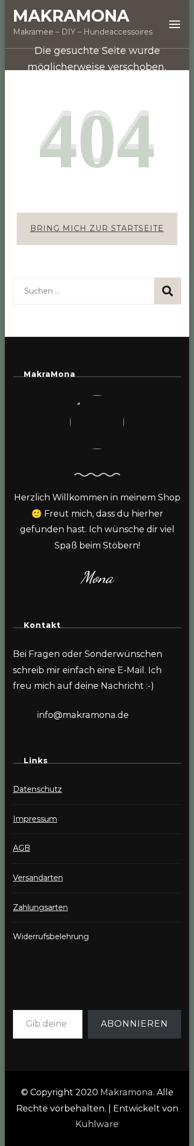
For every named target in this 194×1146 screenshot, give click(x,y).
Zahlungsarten (40, 907)
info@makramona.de (83, 715)
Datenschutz (37, 789)
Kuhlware (97, 1124)
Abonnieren (134, 1024)
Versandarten (38, 878)
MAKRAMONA (71, 16)
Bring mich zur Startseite (97, 228)
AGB (21, 848)
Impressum (35, 819)
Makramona (126, 1092)
